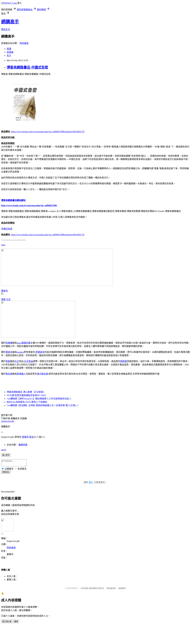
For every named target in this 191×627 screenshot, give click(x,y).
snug (3, 245)
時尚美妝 (24, 43)
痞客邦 (25, 437)
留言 (31, 437)
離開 (16, 621)
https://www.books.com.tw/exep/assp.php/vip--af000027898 (29, 205)
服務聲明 (122, 588)
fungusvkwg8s (7, 421)
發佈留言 (6, 472)
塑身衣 (4, 291)
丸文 (8, 299)
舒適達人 (21, 374)
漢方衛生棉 (42, 374)
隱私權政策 (111, 588)
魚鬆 (3, 299)
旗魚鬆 (123, 361)
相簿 (9, 49)
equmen (20, 352)
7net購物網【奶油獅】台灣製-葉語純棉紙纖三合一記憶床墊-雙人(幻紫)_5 (42, 405)
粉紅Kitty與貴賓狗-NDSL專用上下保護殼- (27, 402)
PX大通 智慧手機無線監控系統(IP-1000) (26, 395)
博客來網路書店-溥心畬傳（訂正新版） (26, 392)
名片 (9, 55)
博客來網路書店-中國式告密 (27, 67)
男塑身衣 (40, 352)
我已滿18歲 (6, 621)
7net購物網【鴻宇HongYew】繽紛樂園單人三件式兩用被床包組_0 (39, 398)
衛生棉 (9, 374)
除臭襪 (9, 343)
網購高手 (10, 21)
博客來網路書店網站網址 (13, 200)
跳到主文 (5, 29)
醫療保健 (22, 445)
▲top (3, 449)
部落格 (10, 52)
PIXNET (74, 588)
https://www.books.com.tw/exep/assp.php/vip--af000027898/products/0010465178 (47, 131)
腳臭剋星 (26, 343)
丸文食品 (28, 361)
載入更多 (6, 455)
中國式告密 (6, 229)
